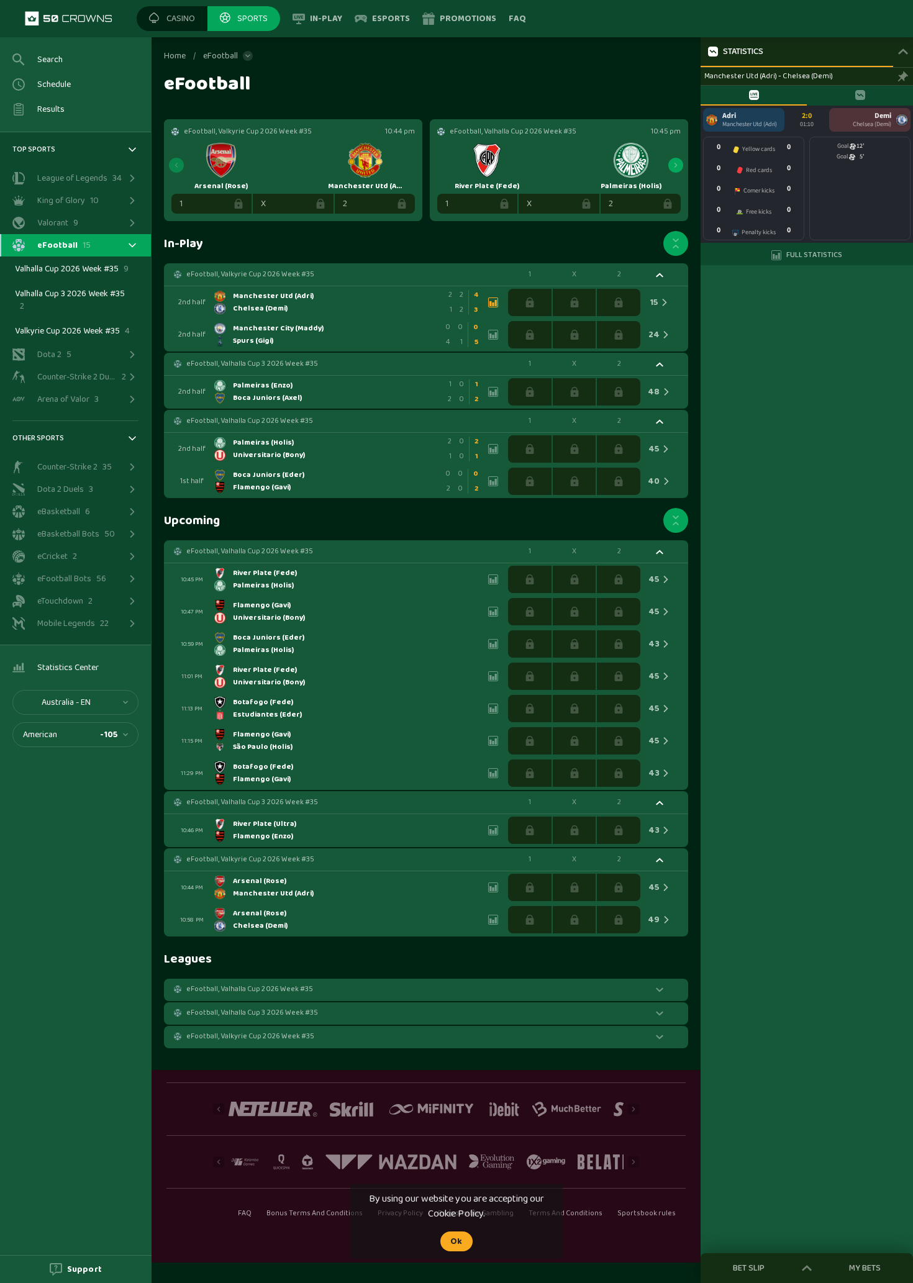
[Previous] (176, 165)
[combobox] (75, 702)
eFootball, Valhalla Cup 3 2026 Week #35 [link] (252, 364)
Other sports (38, 438)
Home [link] (175, 56)
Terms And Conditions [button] (565, 1213)
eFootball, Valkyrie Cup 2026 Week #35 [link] (250, 274)
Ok (456, 1241)
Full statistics (814, 255)
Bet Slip (749, 1268)
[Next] (675, 165)
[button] (172, 18)
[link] (68, 18)
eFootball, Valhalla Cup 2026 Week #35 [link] (249, 421)
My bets (865, 1268)
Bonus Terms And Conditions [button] (314, 1213)
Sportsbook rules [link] (646, 1213)
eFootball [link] (220, 56)
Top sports (33, 149)
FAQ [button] (244, 1213)
